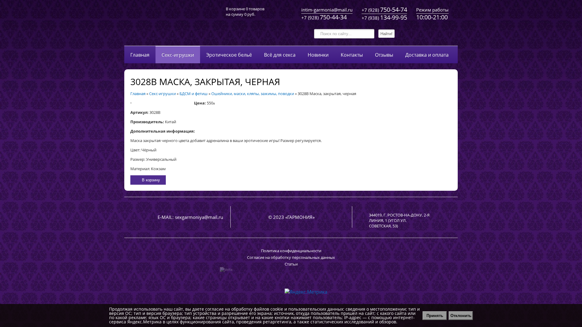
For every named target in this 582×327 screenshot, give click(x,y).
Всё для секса (280, 54)
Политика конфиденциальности (291, 250)
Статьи (291, 264)
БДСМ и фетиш (193, 93)
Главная (139, 54)
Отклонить (460, 315)
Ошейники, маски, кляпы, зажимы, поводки (252, 93)
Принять (434, 315)
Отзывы (384, 54)
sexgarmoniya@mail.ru (199, 217)
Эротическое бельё (229, 54)
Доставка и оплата (427, 54)
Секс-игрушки (178, 54)
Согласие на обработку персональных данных (291, 257)
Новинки (318, 54)
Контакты (352, 54)
